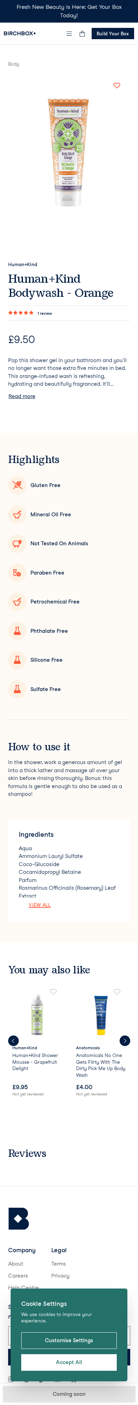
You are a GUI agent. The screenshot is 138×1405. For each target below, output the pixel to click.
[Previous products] (13, 1040)
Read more (21, 396)
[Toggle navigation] (69, 33)
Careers (18, 1276)
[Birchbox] (18, 1219)
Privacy (60, 1276)
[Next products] (125, 1040)
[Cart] (82, 33)
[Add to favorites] (117, 86)
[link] (37, 1043)
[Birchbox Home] (20, 33)
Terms (58, 1264)
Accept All (69, 1362)
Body (13, 64)
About (15, 1264)
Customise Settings (69, 1340)
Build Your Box (113, 33)
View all (40, 905)
